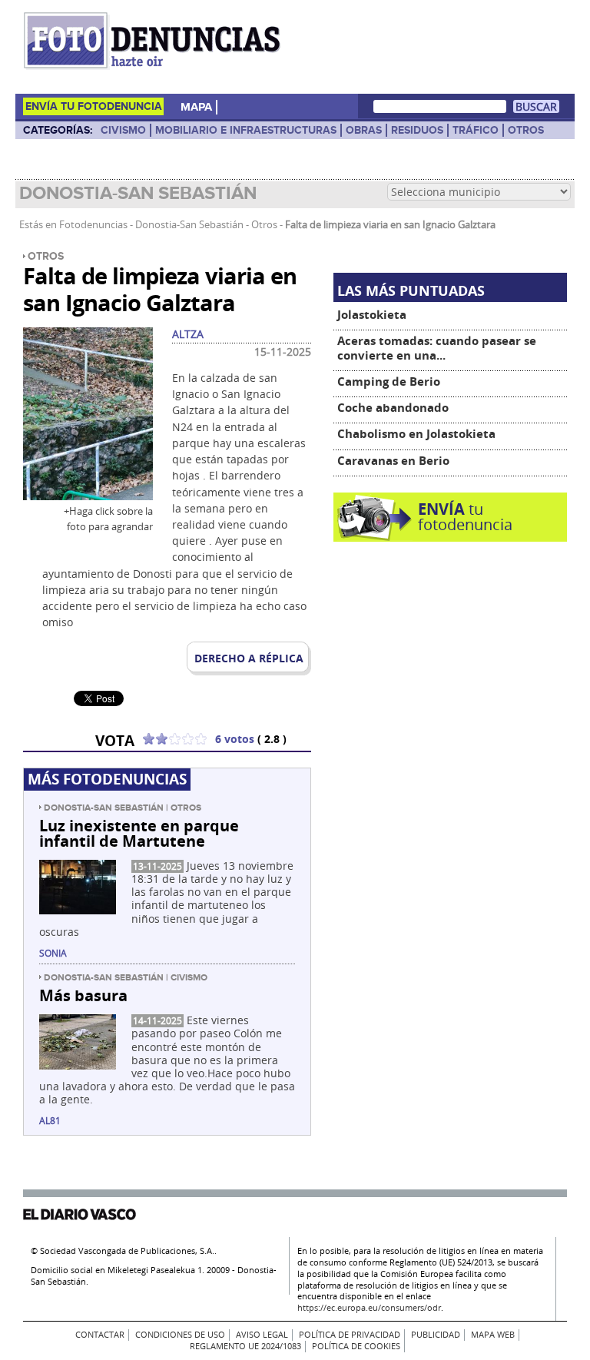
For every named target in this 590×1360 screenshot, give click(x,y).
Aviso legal (262, 1334)
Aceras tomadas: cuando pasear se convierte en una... (436, 348)
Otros (526, 130)
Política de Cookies (356, 1346)
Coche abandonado (393, 408)
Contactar (99, 1334)
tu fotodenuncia (465, 517)
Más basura (83, 995)
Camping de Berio (388, 381)
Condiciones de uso (180, 1334)
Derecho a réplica (248, 658)
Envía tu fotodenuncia (93, 106)
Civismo (123, 130)
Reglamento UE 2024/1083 (245, 1346)
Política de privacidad (349, 1334)
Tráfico (475, 130)
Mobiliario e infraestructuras (245, 130)
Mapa (196, 107)
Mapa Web (493, 1334)
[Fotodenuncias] (155, 69)
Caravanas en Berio (393, 461)
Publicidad (435, 1334)
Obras (364, 130)
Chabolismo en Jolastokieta (416, 434)
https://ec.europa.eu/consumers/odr (369, 1307)
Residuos (417, 130)
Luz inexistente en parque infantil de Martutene (139, 832)
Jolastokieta (371, 315)
